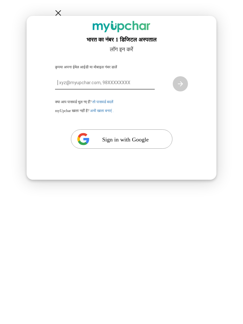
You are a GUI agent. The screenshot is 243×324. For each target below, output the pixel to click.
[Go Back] (58, 13)
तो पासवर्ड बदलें (102, 102)
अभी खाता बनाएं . (102, 111)
